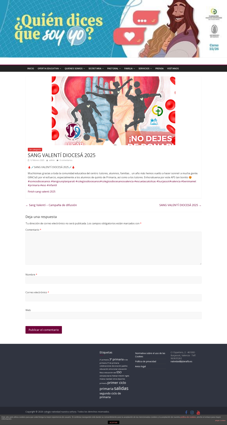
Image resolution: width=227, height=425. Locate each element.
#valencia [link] (175, 181)
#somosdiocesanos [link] (39, 181)
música (102, 379)
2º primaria (104, 360)
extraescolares (105, 376)
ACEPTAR (113, 422)
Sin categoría (35, 149)
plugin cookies (220, 420)
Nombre (31, 274)
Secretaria (94, 68)
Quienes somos (73, 68)
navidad (109, 379)
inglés (127, 376)
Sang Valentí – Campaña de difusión (51, 205)
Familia (128, 68)
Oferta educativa (48, 68)
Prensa (159, 68)
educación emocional (109, 369)
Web (28, 310)
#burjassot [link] (162, 181)
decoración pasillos (119, 366)
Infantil (121, 376)
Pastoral (112, 68)
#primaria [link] (34, 185)
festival (115, 376)
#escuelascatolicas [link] (145, 181)
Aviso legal (140, 366)
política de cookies (188, 417)
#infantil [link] (52, 185)
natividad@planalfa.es (181, 361)
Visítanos (173, 68)
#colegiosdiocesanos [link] (88, 181)
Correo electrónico (37, 292)
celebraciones (105, 366)
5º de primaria (113, 363)
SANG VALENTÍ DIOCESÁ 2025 (180, 205)
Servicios (144, 68)
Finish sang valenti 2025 (41, 191)
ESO (119, 372)
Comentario (33, 229)
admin (52, 160)
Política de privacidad (145, 361)
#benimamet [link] (188, 181)
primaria (103, 383)
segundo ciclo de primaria (110, 395)
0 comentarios (65, 160)
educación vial (110, 373)
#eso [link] (43, 185)
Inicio (30, 68)
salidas (121, 388)
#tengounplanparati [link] (63, 181)
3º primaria (116, 359)
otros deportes (119, 379)
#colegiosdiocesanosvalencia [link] (117, 181)
